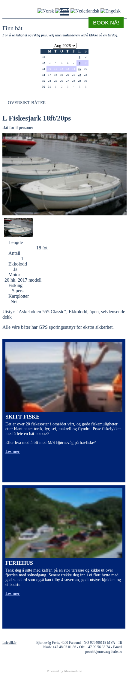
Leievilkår (9, 642)
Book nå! (106, 23)
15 (79, 68)
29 (79, 80)
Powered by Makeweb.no (64, 671)
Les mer (12, 451)
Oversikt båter (27, 102)
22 (79, 74)
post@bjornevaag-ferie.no (103, 651)
